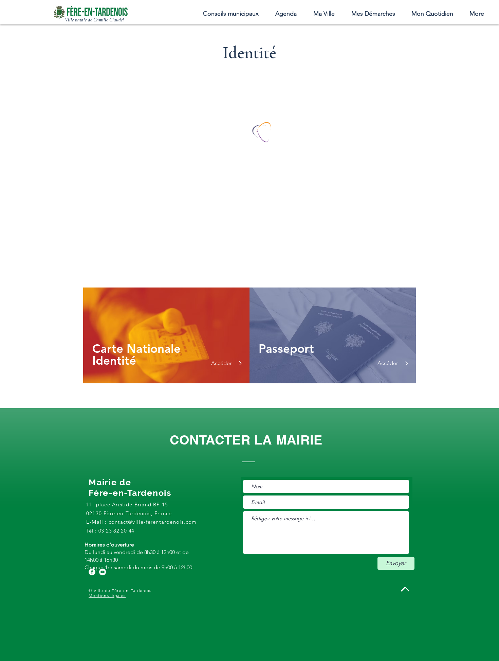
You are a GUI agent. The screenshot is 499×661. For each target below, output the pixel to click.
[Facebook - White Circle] (92, 572)
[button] (324, 13)
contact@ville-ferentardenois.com (153, 522)
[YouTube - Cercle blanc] (102, 572)
